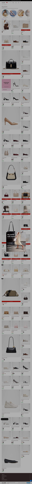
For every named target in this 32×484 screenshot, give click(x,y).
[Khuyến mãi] (16, 242)
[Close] (25, 232)
